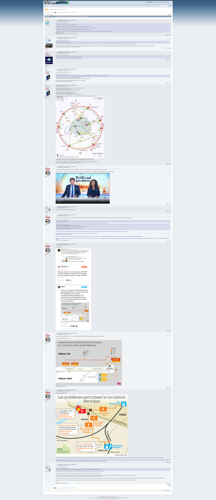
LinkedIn (103, 497)
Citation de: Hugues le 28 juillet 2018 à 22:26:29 (62, 40)
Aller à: (162, 490)
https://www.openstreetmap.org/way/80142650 (63, 89)
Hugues (46, 52)
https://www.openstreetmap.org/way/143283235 (83, 78)
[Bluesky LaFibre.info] (45, 225)
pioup (46, 206)
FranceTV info (60, 240)
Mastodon (99, 497)
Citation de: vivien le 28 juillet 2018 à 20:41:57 (63, 221)
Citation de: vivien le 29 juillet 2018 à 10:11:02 (62, 467)
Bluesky (95, 497)
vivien (46, 166)
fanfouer (47, 69)
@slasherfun (64, 386)
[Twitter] (45, 67)
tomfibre (47, 20)
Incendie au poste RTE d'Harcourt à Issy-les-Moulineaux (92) (67, 37)
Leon (46, 464)
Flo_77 (46, 37)
